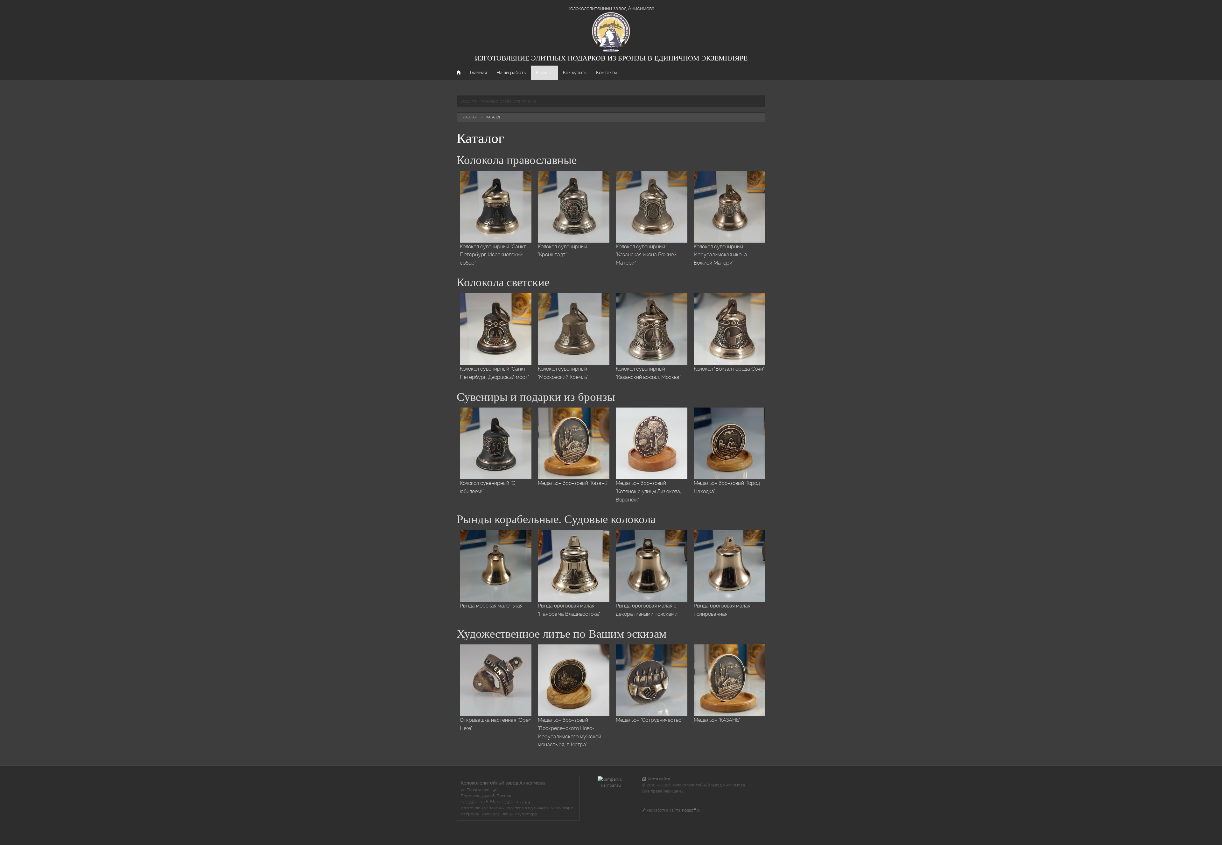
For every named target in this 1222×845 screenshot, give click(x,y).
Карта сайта (658, 779)
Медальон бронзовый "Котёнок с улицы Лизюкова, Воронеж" (648, 491)
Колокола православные (517, 160)
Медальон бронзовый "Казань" (572, 483)
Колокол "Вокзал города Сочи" (729, 369)
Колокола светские (503, 282)
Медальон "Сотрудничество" (649, 720)
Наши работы (511, 72)
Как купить (574, 72)
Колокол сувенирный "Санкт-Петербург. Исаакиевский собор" (494, 255)
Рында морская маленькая (491, 606)
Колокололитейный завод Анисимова (611, 8)
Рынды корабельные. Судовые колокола (556, 519)
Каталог (544, 72)
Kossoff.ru (691, 810)
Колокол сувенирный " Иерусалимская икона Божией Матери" (720, 255)
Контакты (606, 72)
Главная (478, 72)
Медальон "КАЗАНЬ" (717, 720)
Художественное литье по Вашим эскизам (561, 633)
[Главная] (611, 32)
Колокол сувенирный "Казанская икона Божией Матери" (646, 255)
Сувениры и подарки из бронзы (536, 396)
